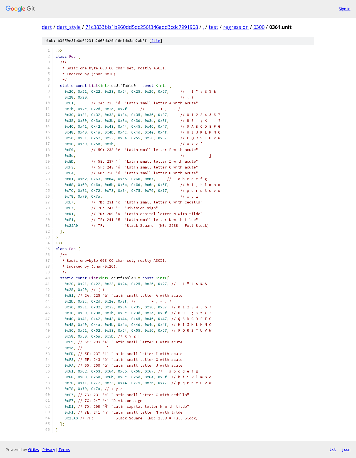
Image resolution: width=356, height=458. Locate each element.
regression (236, 27)
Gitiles (33, 449)
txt (332, 449)
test (213, 27)
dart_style (69, 27)
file (155, 40)
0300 (258, 27)
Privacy (48, 449)
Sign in (344, 8)
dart (47, 27)
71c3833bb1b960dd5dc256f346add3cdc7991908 (141, 27)
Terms (64, 449)
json (346, 449)
